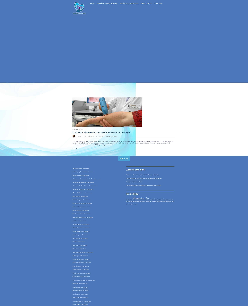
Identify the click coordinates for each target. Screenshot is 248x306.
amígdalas (151, 199)
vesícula (135, 204)
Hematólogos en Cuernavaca (81, 228)
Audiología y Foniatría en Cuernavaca (83, 172)
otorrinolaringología (166, 201)
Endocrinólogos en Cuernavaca (81, 207)
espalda (139, 201)
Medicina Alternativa (78, 242)
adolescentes (129, 199)
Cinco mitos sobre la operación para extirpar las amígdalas (143, 185)
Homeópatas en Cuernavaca (80, 231)
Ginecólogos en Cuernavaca (80, 224)
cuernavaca (167, 199)
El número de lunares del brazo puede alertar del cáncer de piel (101, 132)
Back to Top (124, 159)
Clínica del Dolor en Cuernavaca (82, 193)
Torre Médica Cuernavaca (80, 304)
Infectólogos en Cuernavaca (80, 235)
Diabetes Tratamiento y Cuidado (82, 203)
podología (130, 204)
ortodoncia (159, 201)
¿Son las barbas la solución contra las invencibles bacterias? (144, 178)
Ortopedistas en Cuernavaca (81, 276)
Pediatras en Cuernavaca (79, 283)
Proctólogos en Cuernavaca (80, 290)
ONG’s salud (146, 3)
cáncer (90, 136)
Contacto (158, 3)
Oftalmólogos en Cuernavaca (81, 273)
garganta (143, 201)
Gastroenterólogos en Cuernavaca (82, 217)
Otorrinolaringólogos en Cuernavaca (83, 280)
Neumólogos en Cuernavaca (80, 259)
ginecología (148, 201)
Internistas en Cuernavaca (80, 238)
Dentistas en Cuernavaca (80, 196)
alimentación (141, 198)
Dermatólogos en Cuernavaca (81, 200)
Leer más (75, 148)
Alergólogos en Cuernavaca (80, 168)
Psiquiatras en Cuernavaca (80, 297)
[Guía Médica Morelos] (79, 12)
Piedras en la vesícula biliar (134, 182)
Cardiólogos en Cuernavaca (80, 175)
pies (127, 204)
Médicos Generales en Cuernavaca (82, 252)
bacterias (156, 199)
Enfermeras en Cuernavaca (80, 210)
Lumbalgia (154, 201)
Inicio (92, 3)
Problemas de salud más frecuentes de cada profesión (142, 175)
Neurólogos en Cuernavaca (80, 266)
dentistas (128, 201)
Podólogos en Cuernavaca (80, 287)
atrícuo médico (78, 129)
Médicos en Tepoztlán (129, 3)
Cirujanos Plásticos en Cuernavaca (82, 189)
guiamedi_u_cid (81, 136)
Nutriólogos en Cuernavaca (80, 269)
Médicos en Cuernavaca (107, 3)
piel (102, 136)
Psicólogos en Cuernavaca (80, 294)
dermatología (97, 136)
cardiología (161, 199)
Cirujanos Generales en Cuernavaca (83, 182)
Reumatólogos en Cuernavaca (81, 301)
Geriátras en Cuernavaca (79, 221)
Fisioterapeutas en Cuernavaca (81, 214)
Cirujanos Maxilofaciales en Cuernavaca (84, 186)
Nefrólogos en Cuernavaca (80, 255)
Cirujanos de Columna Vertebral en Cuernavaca (86, 179)
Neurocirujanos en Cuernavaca (81, 262)
